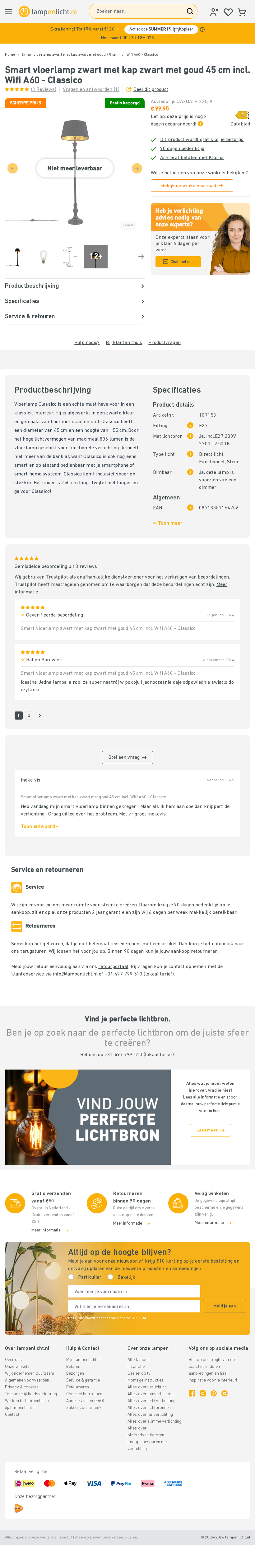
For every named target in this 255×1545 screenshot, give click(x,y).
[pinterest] (214, 1393)
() (43, 89)
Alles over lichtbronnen (149, 1408)
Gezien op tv (139, 1373)
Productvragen (164, 342)
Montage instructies (146, 1380)
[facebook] (192, 1393)
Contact (12, 1414)
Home (10, 55)
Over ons (13, 1360)
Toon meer (170, 523)
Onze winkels (17, 1366)
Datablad (240, 124)
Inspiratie (136, 1366)
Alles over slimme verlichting (154, 1421)
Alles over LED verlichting (151, 1401)
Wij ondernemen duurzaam (29, 1373)
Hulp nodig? (87, 342)
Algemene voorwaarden (27, 1380)
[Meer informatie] (202, 29)
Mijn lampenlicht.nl (83, 1360)
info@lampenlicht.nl (75, 974)
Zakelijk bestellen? (83, 1408)
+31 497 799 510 (124, 974)
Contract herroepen (84, 1394)
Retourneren (77, 1387)
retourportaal (113, 966)
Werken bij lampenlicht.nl (28, 1401)
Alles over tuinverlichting (151, 1394)
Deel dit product (150, 89)
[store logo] (48, 11)
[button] (127, 33)
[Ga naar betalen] (141, 256)
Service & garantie (83, 1380)
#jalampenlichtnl (20, 1408)
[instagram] (203, 1393)
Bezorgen (75, 1373)
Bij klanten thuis (124, 342)
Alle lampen (139, 1360)
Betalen (73, 1366)
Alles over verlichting (147, 1387)
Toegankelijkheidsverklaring (31, 1394)
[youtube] (224, 1393)
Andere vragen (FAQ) (85, 1401)
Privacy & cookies (22, 1387)
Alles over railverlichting (150, 1414)
